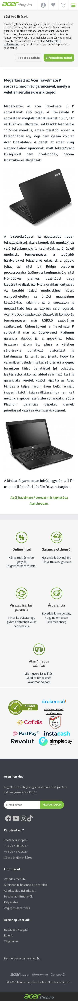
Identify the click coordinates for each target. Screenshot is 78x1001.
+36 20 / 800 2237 (16, 846)
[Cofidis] (29, 723)
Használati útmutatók (18, 896)
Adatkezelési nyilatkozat (20, 890)
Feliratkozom (52, 804)
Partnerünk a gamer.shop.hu (22, 958)
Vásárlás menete (15, 879)
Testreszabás (29, 58)
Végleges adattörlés (17, 908)
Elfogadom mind (59, 58)
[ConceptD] (58, 974)
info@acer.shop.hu (16, 840)
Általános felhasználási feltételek (25, 885)
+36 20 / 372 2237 (16, 852)
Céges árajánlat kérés (18, 857)
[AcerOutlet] (19, 974)
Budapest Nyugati (16, 929)
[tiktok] (30, 818)
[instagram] (23, 818)
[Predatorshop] (40, 974)
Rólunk (8, 935)
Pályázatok (11, 902)
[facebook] (8, 818)
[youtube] (16, 818)
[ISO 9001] (52, 723)
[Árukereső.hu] (54, 703)
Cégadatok (11, 941)
